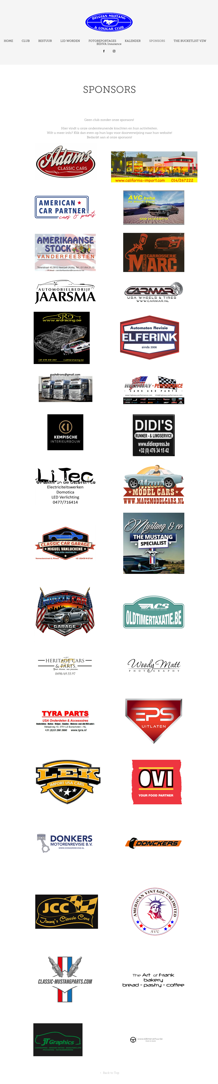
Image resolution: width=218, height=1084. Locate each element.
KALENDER (133, 40)
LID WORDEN (70, 40)
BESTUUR (45, 40)
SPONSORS (157, 40)
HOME (8, 40)
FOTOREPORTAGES (102, 40)
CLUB (26, 40)
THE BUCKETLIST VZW (190, 40)
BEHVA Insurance (109, 44)
